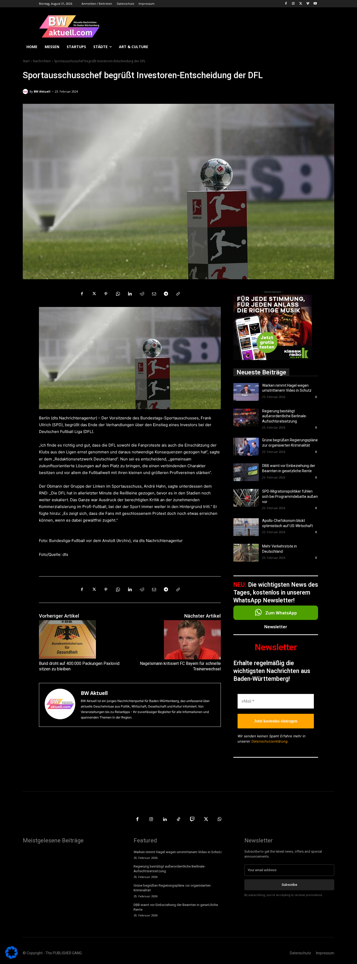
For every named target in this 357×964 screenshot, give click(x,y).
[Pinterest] (106, 294)
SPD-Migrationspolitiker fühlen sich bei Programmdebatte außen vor (290, 496)
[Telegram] (166, 294)
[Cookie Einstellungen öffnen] (11, 957)
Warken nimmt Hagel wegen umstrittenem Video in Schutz (178, 851)
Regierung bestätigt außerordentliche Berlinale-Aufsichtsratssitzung (284, 416)
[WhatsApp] (118, 294)
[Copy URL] (178, 294)
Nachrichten (42, 61)
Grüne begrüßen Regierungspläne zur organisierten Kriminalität (172, 888)
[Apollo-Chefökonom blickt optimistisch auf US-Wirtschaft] (246, 527)
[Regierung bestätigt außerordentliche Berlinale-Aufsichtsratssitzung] (246, 417)
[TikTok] (178, 819)
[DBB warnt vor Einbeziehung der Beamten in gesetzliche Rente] (246, 472)
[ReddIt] (142, 294)
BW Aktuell (42, 91)
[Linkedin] (130, 294)
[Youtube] (315, 4)
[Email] (154, 294)
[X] (301, 4)
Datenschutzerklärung (269, 741)
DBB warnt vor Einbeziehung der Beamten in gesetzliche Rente (176, 907)
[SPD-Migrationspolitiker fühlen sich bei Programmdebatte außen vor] (246, 498)
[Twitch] (192, 819)
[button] (328, 47)
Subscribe (289, 884)
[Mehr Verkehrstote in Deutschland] (246, 553)
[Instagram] (293, 4)
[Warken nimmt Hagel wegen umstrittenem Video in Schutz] (246, 392)
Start (26, 61)
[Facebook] (286, 4)
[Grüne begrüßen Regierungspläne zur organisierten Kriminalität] (246, 446)
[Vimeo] (308, 4)
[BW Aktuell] (26, 91)
